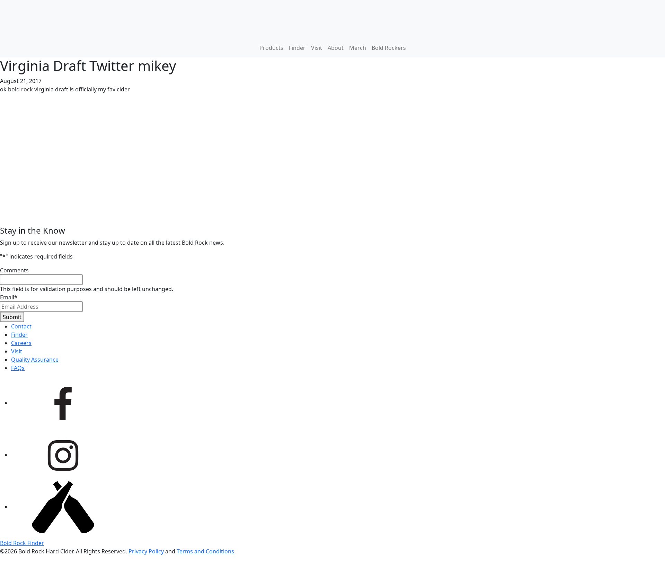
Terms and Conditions (205, 551)
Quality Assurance (35, 359)
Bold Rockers (389, 48)
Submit (12, 317)
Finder (297, 48)
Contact (21, 326)
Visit (316, 48)
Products (271, 48)
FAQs (18, 368)
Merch (357, 48)
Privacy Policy (146, 551)
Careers (21, 343)
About (336, 48)
